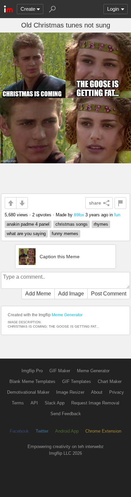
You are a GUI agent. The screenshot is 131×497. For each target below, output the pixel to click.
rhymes (101, 224)
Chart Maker (110, 381)
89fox (79, 215)
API (34, 402)
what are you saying (26, 233)
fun (117, 214)
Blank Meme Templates (32, 381)
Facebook (19, 431)
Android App (67, 431)
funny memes (65, 233)
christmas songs (71, 224)
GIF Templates (76, 381)
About (96, 392)
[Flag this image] (120, 203)
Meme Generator (67, 315)
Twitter (42, 431)
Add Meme (38, 293)
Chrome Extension (103, 431)
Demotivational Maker (28, 392)
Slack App (54, 402)
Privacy (116, 392)
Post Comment (108, 293)
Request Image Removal (95, 402)
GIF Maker (59, 370)
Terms (18, 402)
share (95, 203)
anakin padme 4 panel (28, 224)
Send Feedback (65, 413)
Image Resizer (70, 392)
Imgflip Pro (32, 370)
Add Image (71, 293)
